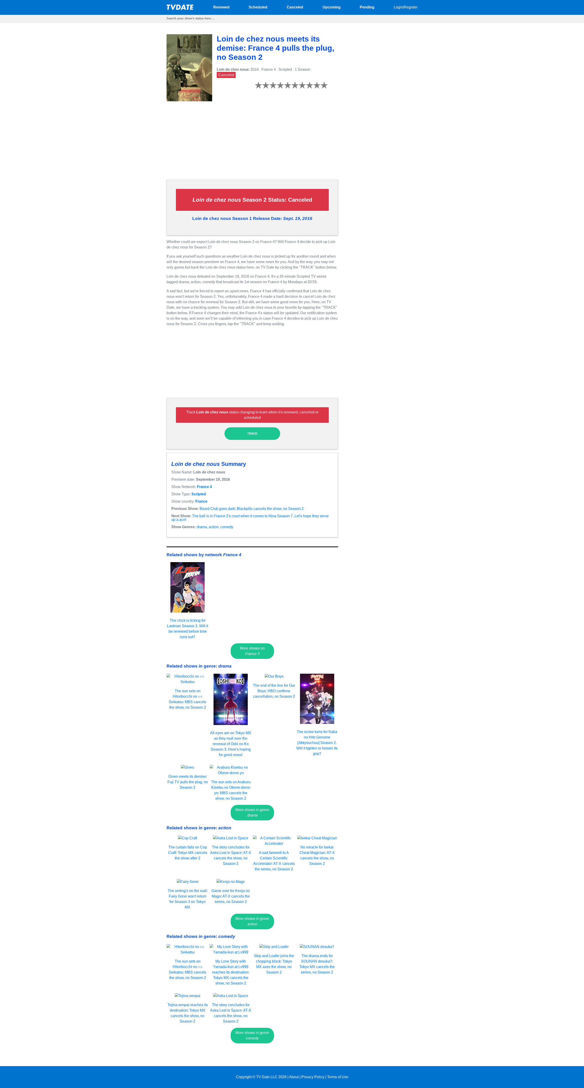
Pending (367, 7)
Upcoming (332, 7)
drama (202, 527)
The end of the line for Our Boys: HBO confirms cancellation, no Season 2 (274, 691)
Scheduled (258, 7)
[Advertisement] (252, 144)
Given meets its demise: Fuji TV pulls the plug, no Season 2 (187, 782)
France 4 (204, 487)
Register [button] (410, 7)
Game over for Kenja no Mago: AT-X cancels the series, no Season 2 (230, 896)
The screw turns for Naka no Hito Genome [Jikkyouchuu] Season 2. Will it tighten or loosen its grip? (317, 743)
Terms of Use (337, 1077)
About (294, 1077)
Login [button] (398, 7)
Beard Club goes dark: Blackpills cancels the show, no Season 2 (252, 509)
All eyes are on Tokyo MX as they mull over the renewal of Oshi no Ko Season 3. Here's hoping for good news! (230, 744)
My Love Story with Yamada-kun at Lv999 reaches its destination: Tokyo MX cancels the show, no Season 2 (230, 972)
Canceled (295, 7)
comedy (226, 527)
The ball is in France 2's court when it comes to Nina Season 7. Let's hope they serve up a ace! (250, 518)
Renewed (221, 7)
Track (252, 433)
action (214, 527)
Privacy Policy (312, 1077)
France (201, 501)
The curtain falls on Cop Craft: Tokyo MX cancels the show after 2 (187, 852)
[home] (180, 8)
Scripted (198, 494)
